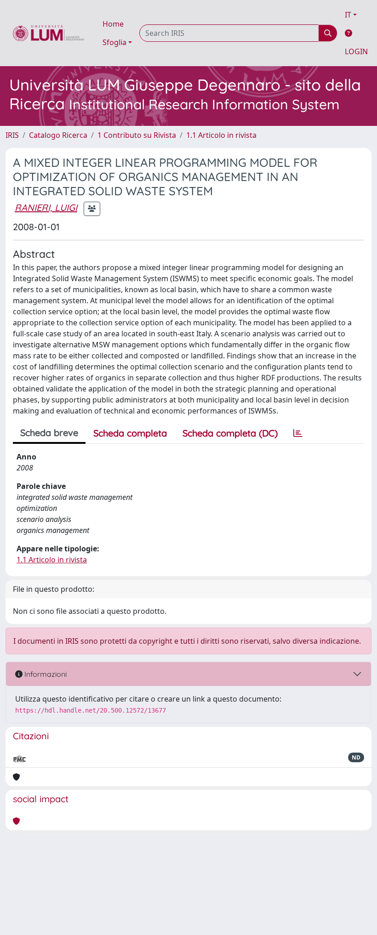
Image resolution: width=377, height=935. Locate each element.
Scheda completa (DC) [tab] (230, 433)
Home (113, 24)
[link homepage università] (48, 33)
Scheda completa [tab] (130, 433)
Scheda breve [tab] (49, 432)
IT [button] (348, 15)
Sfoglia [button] (114, 42)
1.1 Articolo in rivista (221, 135)
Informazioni (45, 674)
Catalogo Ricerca (58, 135)
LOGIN (356, 51)
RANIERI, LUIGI (46, 207)
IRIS (12, 135)
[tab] (298, 433)
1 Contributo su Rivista (136, 135)
